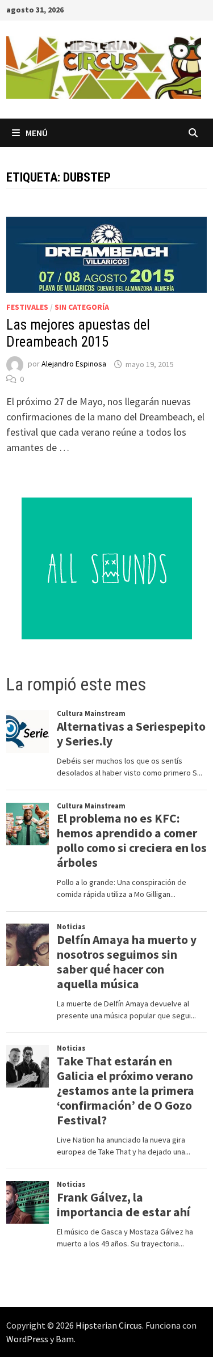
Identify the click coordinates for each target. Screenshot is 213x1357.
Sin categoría (82, 307)
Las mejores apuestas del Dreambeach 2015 (78, 333)
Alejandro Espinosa (73, 364)
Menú (37, 132)
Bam (65, 1339)
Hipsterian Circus (109, 1325)
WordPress (27, 1339)
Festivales (27, 307)
